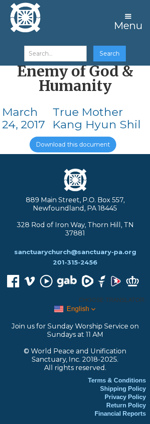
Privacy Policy (125, 396)
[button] (128, 20)
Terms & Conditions (117, 380)
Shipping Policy (123, 388)
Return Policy (126, 405)
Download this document (73, 144)
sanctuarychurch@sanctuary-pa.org (75, 252)
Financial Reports (120, 413)
